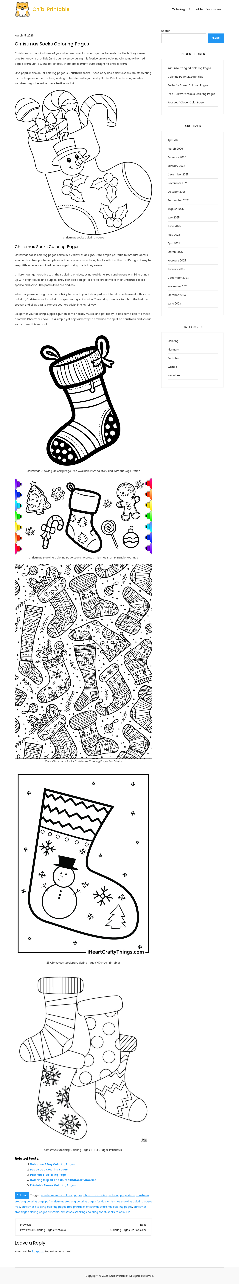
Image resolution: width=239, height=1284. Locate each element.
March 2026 (175, 149)
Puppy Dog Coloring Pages (49, 1169)
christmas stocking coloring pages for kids (78, 1201)
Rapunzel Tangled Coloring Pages (189, 68)
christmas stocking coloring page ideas (109, 1195)
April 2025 (174, 243)
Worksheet (215, 9)
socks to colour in (119, 1212)
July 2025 (174, 217)
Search (165, 31)
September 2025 (178, 200)
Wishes (172, 367)
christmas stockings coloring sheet (83, 1212)
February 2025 (177, 260)
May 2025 (174, 235)
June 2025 (174, 226)
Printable (196, 9)
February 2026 (177, 157)
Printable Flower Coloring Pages (53, 1185)
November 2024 (178, 286)
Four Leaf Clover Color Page (186, 102)
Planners (173, 349)
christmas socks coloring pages (61, 1195)
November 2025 (178, 183)
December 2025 (178, 174)
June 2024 (174, 303)
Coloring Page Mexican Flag (185, 77)
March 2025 (175, 252)
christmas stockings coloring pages (109, 1207)
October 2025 (177, 192)
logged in (38, 1251)
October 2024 (177, 295)
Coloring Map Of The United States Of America (63, 1180)
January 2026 (176, 166)
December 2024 (178, 278)
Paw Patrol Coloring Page (48, 1175)
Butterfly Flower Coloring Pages (188, 85)
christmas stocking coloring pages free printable (53, 1207)
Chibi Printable (50, 9)
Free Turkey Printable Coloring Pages (191, 94)
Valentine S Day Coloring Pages (52, 1164)
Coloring (178, 9)
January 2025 (176, 269)
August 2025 (176, 209)
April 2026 (174, 140)
